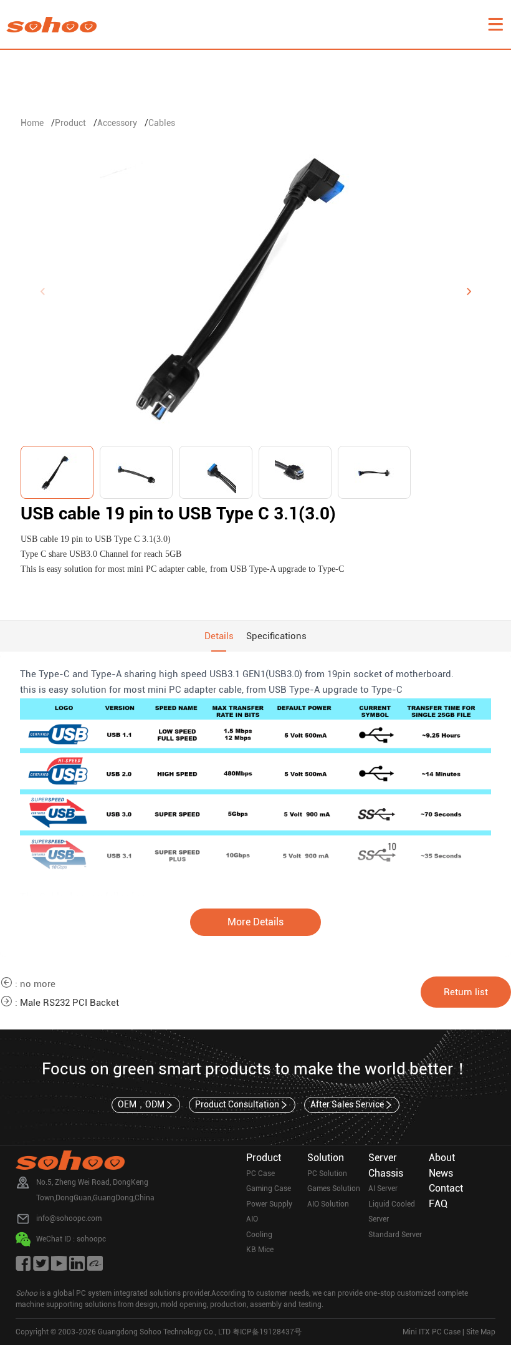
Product (70, 123)
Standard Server (395, 1234)
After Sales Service (347, 1104)
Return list (466, 992)
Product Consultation (237, 1104)
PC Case (260, 1173)
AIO (252, 1219)
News (441, 1173)
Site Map (480, 1332)
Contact (446, 1188)
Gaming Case (268, 1188)
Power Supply (269, 1204)
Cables (161, 123)
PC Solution (327, 1173)
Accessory (117, 123)
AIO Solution (328, 1204)
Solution (325, 1158)
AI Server (383, 1188)
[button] (468, 291)
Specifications (276, 636)
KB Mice (260, 1249)
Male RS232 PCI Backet (69, 1002)
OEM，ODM (141, 1104)
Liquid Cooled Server (391, 1212)
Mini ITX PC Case (432, 1332)
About (442, 1158)
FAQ (438, 1204)
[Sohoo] (495, 24)
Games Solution (333, 1188)
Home (32, 123)
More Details (255, 922)
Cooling (259, 1234)
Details (219, 636)
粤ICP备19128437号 (267, 1332)
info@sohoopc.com (69, 1218)
